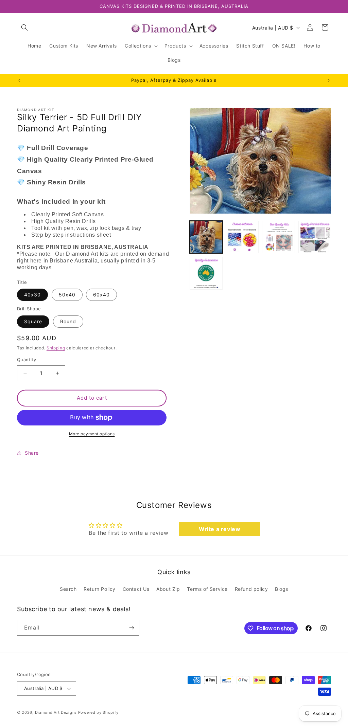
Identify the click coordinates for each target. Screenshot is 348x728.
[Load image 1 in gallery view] (206, 237)
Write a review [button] (219, 529)
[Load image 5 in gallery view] (206, 273)
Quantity (26, 359)
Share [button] (32, 453)
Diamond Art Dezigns (56, 712)
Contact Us (136, 589)
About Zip (168, 589)
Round (68, 321)
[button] (24, 27)
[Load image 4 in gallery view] (314, 237)
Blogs (281, 589)
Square (33, 321)
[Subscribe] (131, 628)
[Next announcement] (328, 80)
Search (68, 589)
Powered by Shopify (98, 712)
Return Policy (100, 589)
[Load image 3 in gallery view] (278, 237)
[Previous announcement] (19, 80)
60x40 (101, 294)
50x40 (67, 294)
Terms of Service (207, 589)
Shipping (56, 347)
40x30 (32, 294)
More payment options (92, 433)
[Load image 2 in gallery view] (242, 237)
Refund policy (251, 589)
